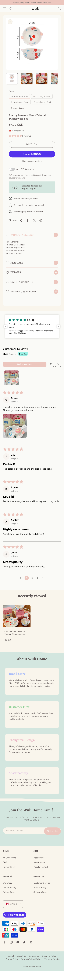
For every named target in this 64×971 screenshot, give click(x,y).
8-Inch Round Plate (19, 102)
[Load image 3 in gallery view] (41, 78)
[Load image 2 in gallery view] (27, 78)
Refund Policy (39, 887)
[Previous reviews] (5, 326)
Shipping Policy (40, 892)
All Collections (9, 857)
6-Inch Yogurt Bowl (41, 96)
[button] (4, 8)
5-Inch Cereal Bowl (19, 96)
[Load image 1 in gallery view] (12, 78)
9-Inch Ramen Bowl (42, 102)
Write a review (24, 364)
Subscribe (52, 831)
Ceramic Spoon (18, 108)
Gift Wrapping (9, 887)
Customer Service (41, 883)
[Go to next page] (43, 578)
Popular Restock (40, 867)
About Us (21, 956)
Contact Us (34, 956)
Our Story (7, 883)
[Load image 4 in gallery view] (56, 78)
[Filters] (51, 364)
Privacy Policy (9, 867)
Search (11, 956)
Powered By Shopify (32, 966)
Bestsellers (38, 857)
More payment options (32, 161)
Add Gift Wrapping (25, 169)
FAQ (5, 862)
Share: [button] (13, 220)
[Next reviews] (58, 326)
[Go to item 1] (11, 377)
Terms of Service (52, 959)
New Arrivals (39, 862)
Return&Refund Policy (31, 959)
